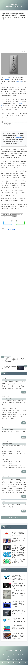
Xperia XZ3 (7, 79)
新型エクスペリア (6, 216)
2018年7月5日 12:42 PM (8, 443)
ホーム (7, 652)
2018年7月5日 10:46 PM (8, 503)
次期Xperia (14, 216)
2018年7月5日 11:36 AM (8, 429)
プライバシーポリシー (20, 652)
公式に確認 (19, 81)
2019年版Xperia (6, 214)
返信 (24, 392)
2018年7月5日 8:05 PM (7, 478)
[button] (25, 333)
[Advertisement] (14, 35)
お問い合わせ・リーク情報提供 (8, 655)
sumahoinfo (11, 229)
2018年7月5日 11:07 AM (8, 398)
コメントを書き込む (14, 517)
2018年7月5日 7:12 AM (7, 380)
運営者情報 (20, 654)
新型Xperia (19, 137)
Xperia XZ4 (20, 214)
